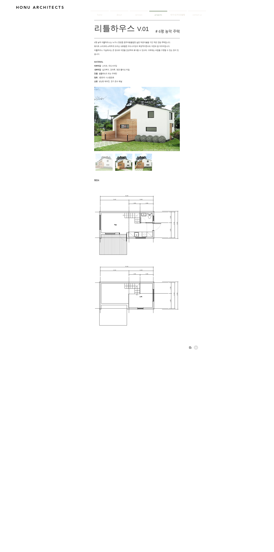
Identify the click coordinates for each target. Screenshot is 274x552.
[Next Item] (175, 119)
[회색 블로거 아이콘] (190, 347)
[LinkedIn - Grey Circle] (196, 347)
